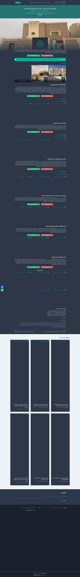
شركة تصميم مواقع (43, 575)
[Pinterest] (29, 510)
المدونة (34, 2)
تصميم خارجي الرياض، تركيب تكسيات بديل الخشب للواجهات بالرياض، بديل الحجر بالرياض (20, 406)
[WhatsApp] (32, 510)
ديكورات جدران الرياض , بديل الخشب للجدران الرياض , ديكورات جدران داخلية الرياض (21, 479)
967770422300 (36, 575)
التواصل (52, 52)
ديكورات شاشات (59, 134)
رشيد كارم (44, 407)
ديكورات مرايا (60, 98)
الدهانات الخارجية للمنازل (60, 228)
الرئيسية (48, 2)
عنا (45, 2)
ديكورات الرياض (37, 573)
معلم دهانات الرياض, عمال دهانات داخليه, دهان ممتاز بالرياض (55, 496)
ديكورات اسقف (64, 407)
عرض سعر (17, 2)
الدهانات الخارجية (52, 50)
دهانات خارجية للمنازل (59, 197)
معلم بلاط (60, 318)
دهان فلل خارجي (58, 125)
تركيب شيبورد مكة (59, 320)
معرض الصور (38, 2)
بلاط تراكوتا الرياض (60, 174)
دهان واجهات (53, 313)
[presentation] (60, 371)
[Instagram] (30, 510)
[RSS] (27, 510)
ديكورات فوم (60, 171)
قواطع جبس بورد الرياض (59, 101)
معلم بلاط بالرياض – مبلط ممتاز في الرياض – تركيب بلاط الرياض (24, 331)
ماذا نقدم (43, 2)
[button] (57, 73)
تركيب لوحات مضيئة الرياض (58, 137)
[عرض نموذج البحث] (21, 2)
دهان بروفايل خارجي (48, 259)
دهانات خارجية (41, 161)
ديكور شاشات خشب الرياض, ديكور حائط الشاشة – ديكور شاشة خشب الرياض (54, 331)
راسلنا (31, 2)
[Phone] (34, 510)
